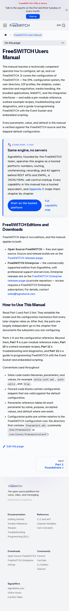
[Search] (63, 25)
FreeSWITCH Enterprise (20, 560)
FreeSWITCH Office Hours (33, 3)
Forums (41, 556)
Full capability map (51, 205)
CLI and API (44, 519)
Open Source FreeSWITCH (22, 556)
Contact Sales (15, 597)
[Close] (66, 10)
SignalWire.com (16, 588)
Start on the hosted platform (24, 205)
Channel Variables (46, 523)
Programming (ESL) (18, 536)
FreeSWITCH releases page (25, 258)
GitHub (11, 564)
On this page (12, 42)
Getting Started (16, 519)
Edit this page (15, 446)
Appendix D (36, 189)
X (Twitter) (42, 564)
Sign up (33, 16)
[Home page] (6, 35)
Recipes (12, 527)
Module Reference (17, 523)
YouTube (41, 560)
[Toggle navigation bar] (5, 25)
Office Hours (14, 592)
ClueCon (41, 568)
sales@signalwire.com (21, 293)
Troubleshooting (16, 532)
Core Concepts (45, 527)
